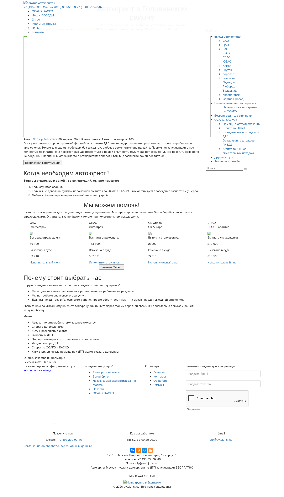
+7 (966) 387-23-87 (89, 7)
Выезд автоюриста (227, 36)
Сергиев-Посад (233, 99)
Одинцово (229, 82)
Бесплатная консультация (43, 162)
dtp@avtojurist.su (221, 439)
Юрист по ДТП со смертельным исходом (238, 150)
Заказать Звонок (112, 267)
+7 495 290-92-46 (70, 439)
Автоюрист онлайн (227, 161)
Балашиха (230, 90)
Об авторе (160, 380)
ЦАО (226, 45)
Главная (159, 372)
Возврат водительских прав (233, 115)
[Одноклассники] (138, 450)
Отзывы (158, 385)
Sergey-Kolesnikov (45, 139)
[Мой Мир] (144, 450)
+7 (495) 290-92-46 (36, 7)
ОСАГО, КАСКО (42, 11)
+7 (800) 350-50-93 (63, 7)
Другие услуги (223, 157)
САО (226, 40)
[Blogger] (150, 450)
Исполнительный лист (45, 262)
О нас (36, 19)
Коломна (229, 78)
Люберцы (229, 86)
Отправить (193, 409)
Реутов (227, 70)
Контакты (38, 32)
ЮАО (226, 53)
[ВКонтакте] (132, 450)
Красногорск (231, 94)
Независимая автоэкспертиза (234, 103)
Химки (227, 65)
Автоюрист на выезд (106, 372)
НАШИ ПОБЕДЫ (43, 15)
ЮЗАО (227, 61)
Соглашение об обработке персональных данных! (57, 446)
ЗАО (225, 49)
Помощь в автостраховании (242, 124)
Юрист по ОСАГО (235, 128)
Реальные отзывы (44, 23)
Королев (228, 74)
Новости (98, 389)
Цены (35, 28)
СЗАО (227, 57)
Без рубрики (101, 376)
